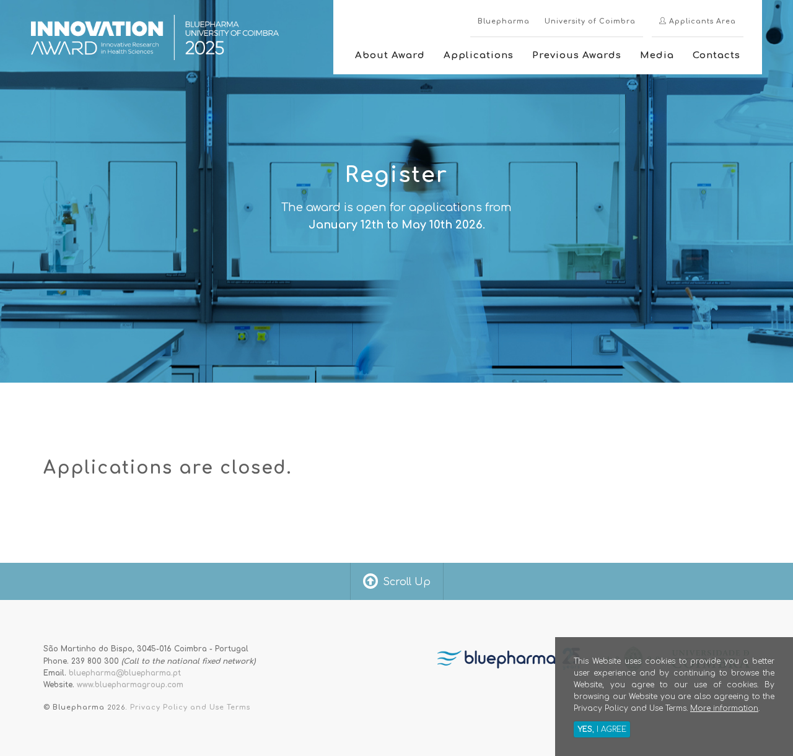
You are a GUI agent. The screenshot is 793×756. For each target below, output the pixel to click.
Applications (479, 55)
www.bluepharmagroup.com (130, 684)
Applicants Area (701, 21)
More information (724, 708)
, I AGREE (601, 729)
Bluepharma (504, 21)
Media (657, 55)
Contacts (716, 55)
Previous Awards (576, 55)
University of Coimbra (590, 21)
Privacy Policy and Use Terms (190, 707)
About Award (390, 55)
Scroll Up (407, 582)
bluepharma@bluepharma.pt (125, 673)
